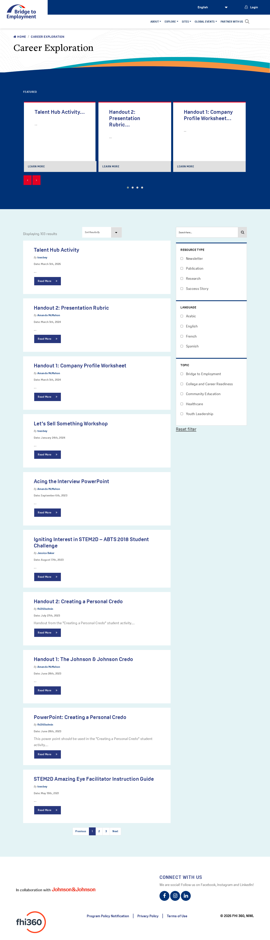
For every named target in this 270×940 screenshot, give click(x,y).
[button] (128, 188)
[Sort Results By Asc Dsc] (102, 232)
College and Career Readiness (209, 384)
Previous (80, 831)
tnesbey (42, 257)
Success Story (196, 288)
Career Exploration (47, 37)
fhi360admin (45, 609)
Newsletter (194, 258)
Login (254, 7)
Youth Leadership (199, 414)
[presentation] (28, 180)
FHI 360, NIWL (243, 915)
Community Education (203, 394)
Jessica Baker (46, 553)
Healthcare (194, 404)
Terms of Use (177, 916)
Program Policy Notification (108, 916)
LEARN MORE (36, 166)
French (191, 336)
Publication (194, 268)
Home (21, 37)
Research (193, 278)
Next (115, 831)
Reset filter (186, 429)
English (191, 326)
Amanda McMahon (48, 315)
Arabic (190, 316)
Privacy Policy (148, 916)
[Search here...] (242, 232)
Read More (45, 281)
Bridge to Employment (203, 374)
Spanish (192, 346)
